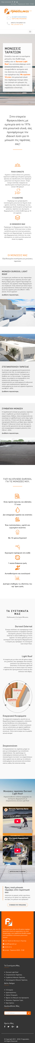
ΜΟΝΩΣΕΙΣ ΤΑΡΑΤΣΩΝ (13, 50)
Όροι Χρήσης (10, 1003)
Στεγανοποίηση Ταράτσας (14, 975)
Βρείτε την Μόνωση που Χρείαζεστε (17, 998)
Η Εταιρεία (9, 990)
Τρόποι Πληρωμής (11, 995)
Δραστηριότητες (11, 992)
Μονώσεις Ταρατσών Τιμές (14, 1000)
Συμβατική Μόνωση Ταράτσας (15, 977)
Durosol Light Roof (12, 972)
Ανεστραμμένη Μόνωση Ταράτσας (16, 980)
